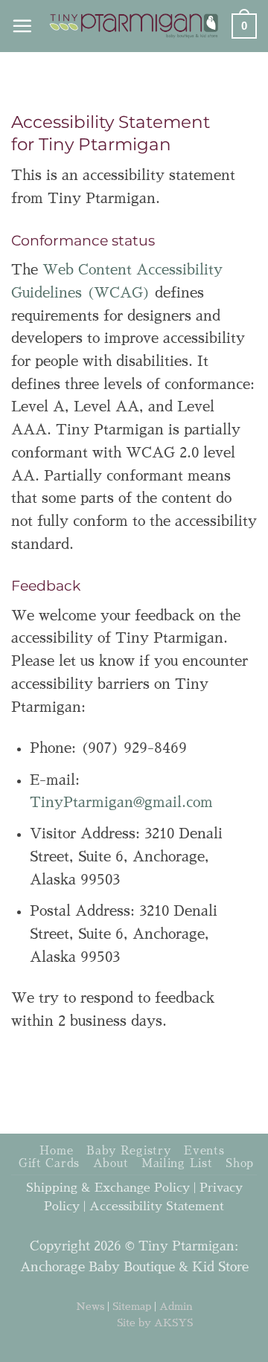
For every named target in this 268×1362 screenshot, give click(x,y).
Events (204, 1151)
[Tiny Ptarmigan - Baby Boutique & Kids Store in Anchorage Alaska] (134, 26)
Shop (240, 1163)
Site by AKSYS (155, 1322)
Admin (176, 1306)
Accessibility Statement (156, 1206)
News (90, 1306)
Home (56, 1151)
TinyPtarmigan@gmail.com (121, 802)
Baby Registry (128, 1151)
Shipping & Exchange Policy (108, 1188)
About (111, 1163)
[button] (22, 25)
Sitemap (131, 1306)
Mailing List (177, 1163)
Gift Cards (49, 1163)
